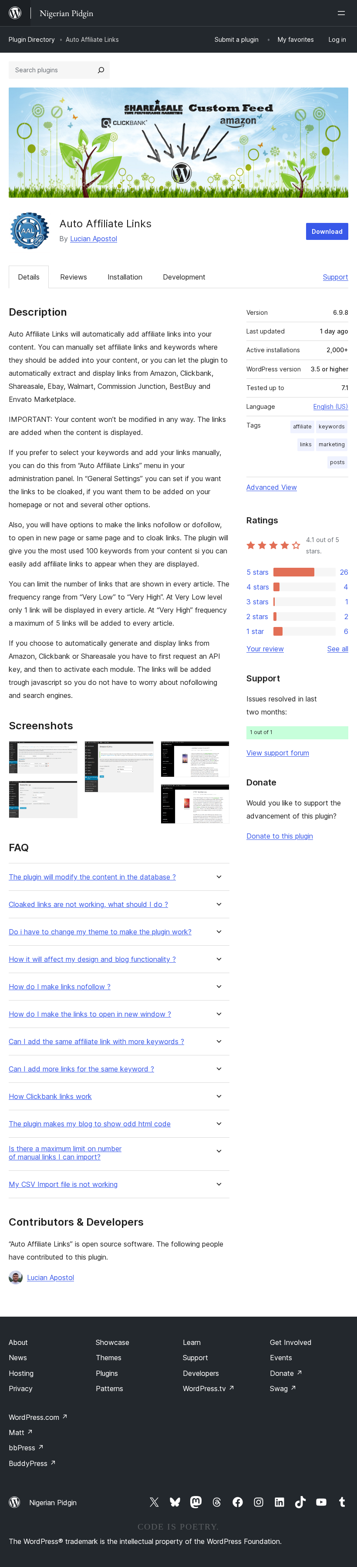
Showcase (112, 1342)
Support (335, 277)
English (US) (330, 406)
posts (337, 462)
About (18, 1342)
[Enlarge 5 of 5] (217, 796)
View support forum (277, 752)
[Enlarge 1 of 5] (65, 752)
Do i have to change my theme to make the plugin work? (100, 932)
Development (184, 277)
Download (327, 231)
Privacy (21, 1388)
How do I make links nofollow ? (60, 987)
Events (281, 1357)
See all (337, 648)
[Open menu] (343, 13)
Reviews (73, 277)
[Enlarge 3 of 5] (142, 752)
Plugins (107, 1373)
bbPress (26, 1447)
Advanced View (271, 487)
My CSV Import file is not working (63, 1184)
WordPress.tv (209, 1388)
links (306, 444)
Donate (286, 1373)
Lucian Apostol (93, 238)
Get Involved (291, 1342)
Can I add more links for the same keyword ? (81, 1069)
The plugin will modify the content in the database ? (92, 877)
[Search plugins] (101, 70)
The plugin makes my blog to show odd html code (90, 1124)
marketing (332, 444)
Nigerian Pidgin (53, 1502)
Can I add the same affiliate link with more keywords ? (96, 1042)
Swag (283, 1388)
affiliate (302, 426)
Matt (21, 1432)
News (18, 1357)
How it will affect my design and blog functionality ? (92, 959)
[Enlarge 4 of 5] (217, 752)
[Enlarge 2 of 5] (65, 792)
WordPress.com (38, 1417)
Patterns (109, 1388)
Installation (125, 277)
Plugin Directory (32, 39)
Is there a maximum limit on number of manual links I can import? (65, 1153)
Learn (192, 1342)
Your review (265, 648)
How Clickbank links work (50, 1096)
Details (29, 277)
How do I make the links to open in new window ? (90, 1014)
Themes (108, 1357)
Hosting (21, 1373)
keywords (332, 426)
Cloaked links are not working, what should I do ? (88, 904)
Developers (201, 1373)
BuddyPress (32, 1463)
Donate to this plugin (279, 836)
